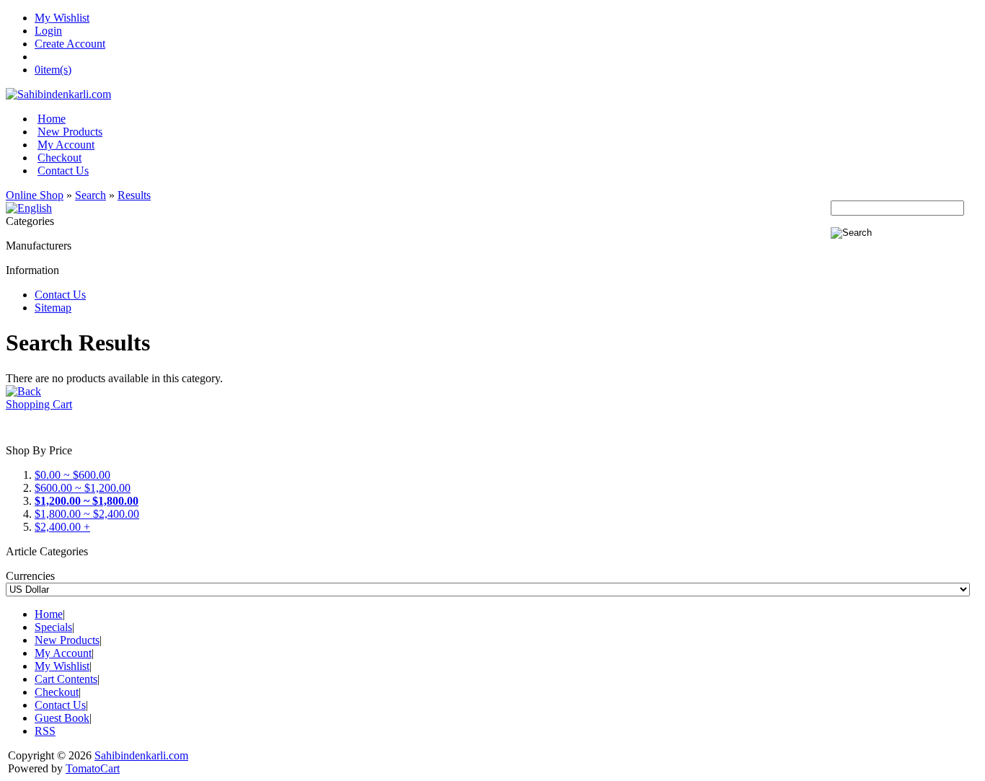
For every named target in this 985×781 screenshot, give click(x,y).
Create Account (70, 43)
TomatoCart (93, 768)
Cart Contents (66, 679)
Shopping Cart (39, 404)
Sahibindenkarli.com (141, 755)
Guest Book (62, 718)
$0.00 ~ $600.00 (72, 475)
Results (134, 195)
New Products (69, 131)
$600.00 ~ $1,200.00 (83, 488)
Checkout (59, 157)
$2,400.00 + (62, 527)
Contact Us (63, 170)
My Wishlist (62, 18)
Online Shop (34, 195)
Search (90, 195)
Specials (53, 627)
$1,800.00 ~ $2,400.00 (87, 514)
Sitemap (53, 307)
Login (48, 31)
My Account (65, 144)
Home (51, 118)
